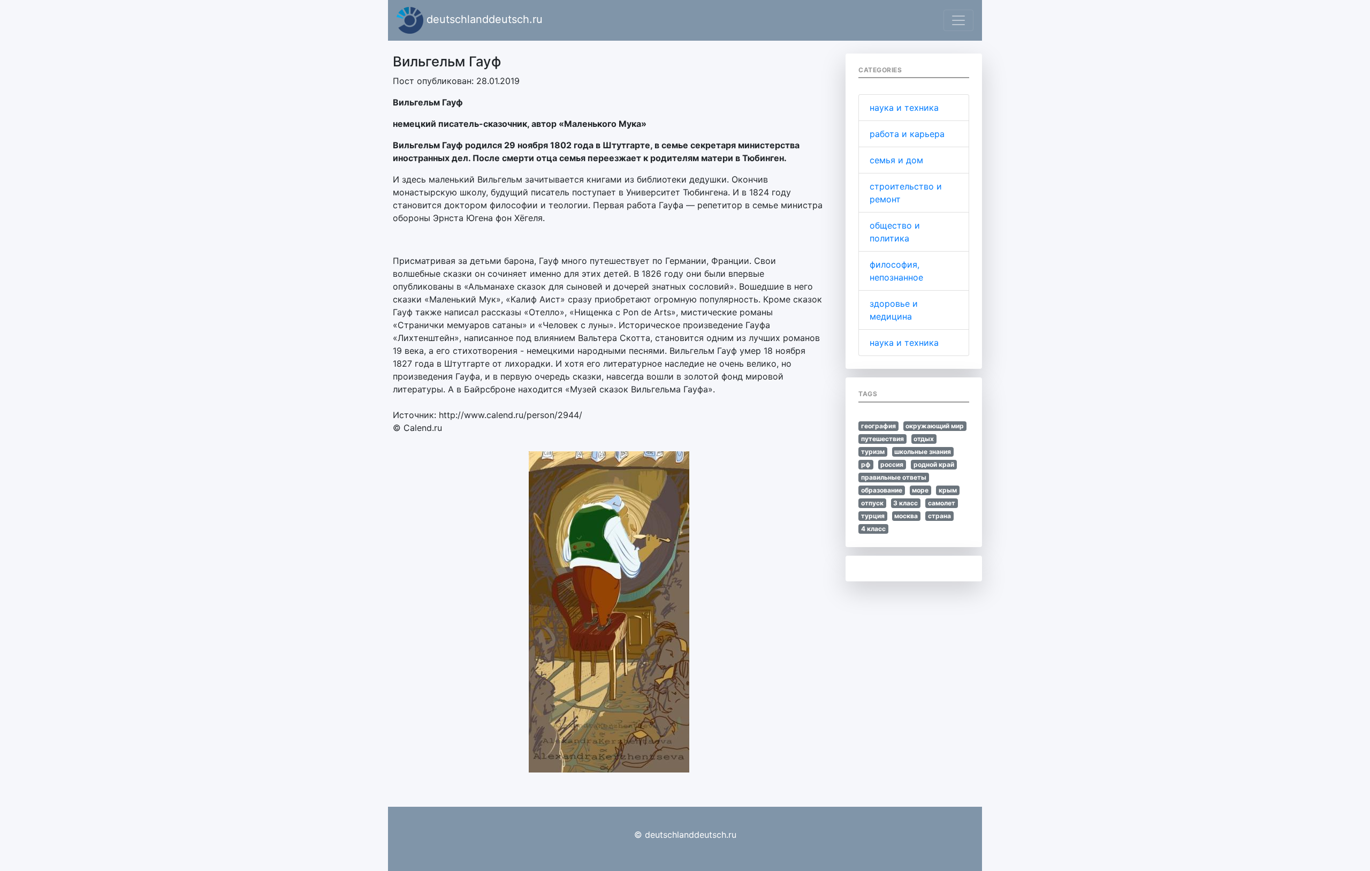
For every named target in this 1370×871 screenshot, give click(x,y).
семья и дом (896, 160)
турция (873, 516)
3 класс (905, 503)
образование (881, 490)
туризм (873, 452)
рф (866, 464)
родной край (934, 464)
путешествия (882, 439)
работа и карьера (907, 133)
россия (891, 464)
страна (939, 516)
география (878, 426)
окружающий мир (934, 426)
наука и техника (904, 107)
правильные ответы (893, 477)
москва (906, 516)
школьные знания (922, 452)
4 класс (873, 529)
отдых (924, 439)
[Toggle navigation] (958, 20)
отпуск (872, 503)
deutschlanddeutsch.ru (483, 19)
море (920, 490)
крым (948, 490)
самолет (941, 503)
